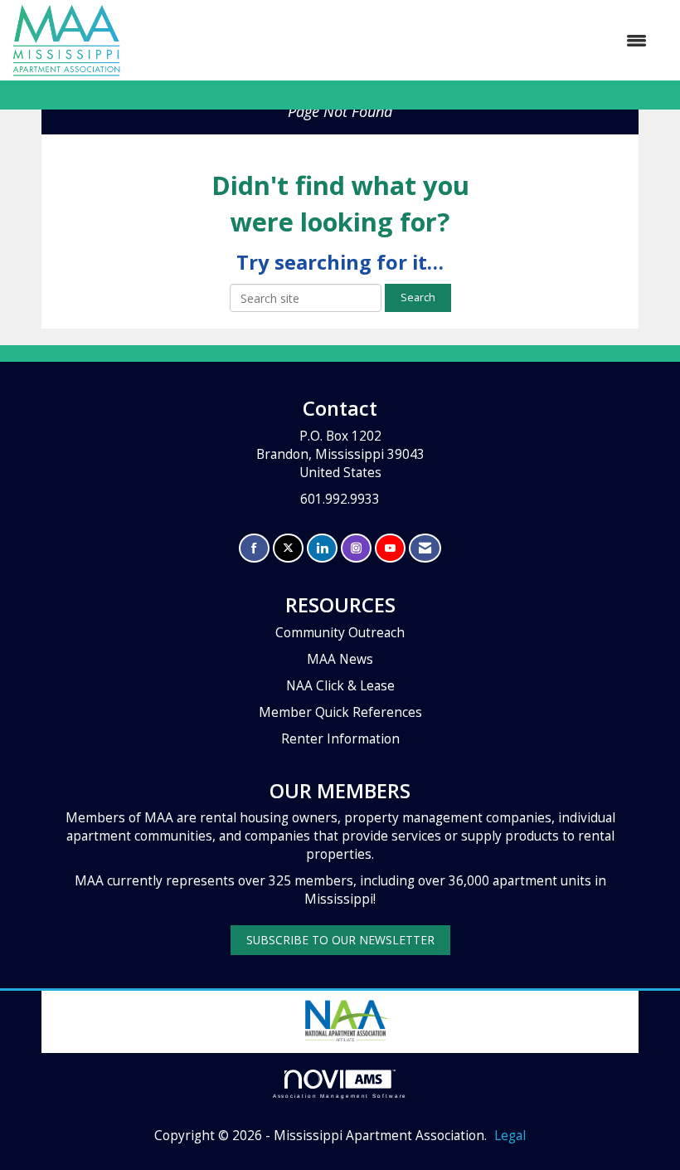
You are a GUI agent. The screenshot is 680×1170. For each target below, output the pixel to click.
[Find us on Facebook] (254, 548)
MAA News (340, 659)
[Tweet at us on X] (288, 548)
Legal (510, 1135)
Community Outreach (340, 632)
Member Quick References (340, 712)
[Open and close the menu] (392, 40)
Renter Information (340, 739)
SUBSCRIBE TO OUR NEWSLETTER (340, 940)
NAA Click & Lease (340, 686)
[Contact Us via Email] (425, 548)
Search (418, 297)
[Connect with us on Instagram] (356, 548)
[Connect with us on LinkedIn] (322, 548)
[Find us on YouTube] (390, 548)
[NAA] (345, 1018)
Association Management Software (340, 1096)
